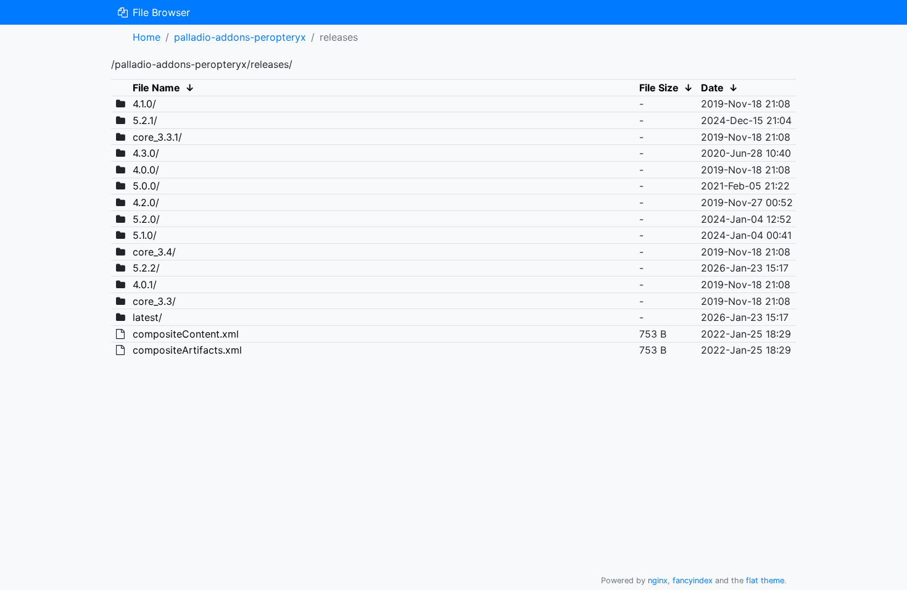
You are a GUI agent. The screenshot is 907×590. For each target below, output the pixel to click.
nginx (658, 580)
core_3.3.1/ (157, 137)
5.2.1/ (145, 120)
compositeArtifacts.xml (187, 350)
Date (712, 87)
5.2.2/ (146, 268)
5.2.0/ (146, 219)
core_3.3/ (154, 301)
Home (146, 37)
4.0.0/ (146, 170)
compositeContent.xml (186, 334)
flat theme (765, 580)
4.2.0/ (146, 202)
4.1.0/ (144, 104)
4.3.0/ (146, 153)
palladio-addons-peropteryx (240, 37)
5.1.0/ (145, 235)
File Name (156, 87)
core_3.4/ (154, 252)
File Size (659, 87)
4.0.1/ (145, 284)
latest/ (147, 317)
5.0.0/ (146, 186)
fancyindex (693, 580)
